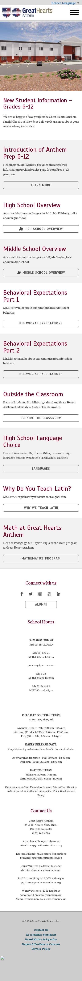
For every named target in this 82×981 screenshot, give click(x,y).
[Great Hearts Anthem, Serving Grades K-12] (29, 12)
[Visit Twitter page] (30, 594)
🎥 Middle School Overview (41, 272)
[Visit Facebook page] (21, 594)
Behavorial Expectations (41, 374)
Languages (41, 469)
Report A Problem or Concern (41, 944)
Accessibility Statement (41, 934)
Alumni (41, 604)
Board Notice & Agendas (41, 939)
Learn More (41, 185)
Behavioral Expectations (41, 323)
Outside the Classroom (41, 418)
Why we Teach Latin (41, 508)
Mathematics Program (41, 558)
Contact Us (41, 929)
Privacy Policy (41, 948)
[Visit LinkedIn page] (58, 594)
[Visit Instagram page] (40, 594)
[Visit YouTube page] (49, 594)
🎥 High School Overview (41, 229)
